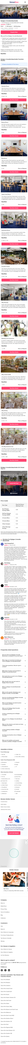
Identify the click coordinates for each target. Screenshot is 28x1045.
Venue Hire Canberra (5, 985)
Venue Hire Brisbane (5, 982)
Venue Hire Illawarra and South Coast (9, 1009)
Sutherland (11, 28)
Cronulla (16, 28)
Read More (3, 53)
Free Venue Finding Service (7, 935)
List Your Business (5, 955)
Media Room (4, 906)
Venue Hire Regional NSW (7, 1027)
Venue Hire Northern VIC (6, 1021)
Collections (3, 918)
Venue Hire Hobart (5, 1003)
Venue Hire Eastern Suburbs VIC (8, 997)
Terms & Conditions (5, 912)
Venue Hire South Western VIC (8, 1030)
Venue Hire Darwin (5, 994)
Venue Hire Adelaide (5, 979)
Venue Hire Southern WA (6, 1033)
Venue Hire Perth (4, 1024)
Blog (2, 915)
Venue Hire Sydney (5, 1036)
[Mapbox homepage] (3, 866)
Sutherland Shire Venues (5, 809)
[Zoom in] (26, 841)
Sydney (5, 28)
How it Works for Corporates (7, 932)
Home (2, 28)
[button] (14, 655)
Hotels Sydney (3, 804)
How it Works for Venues (6, 949)
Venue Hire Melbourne (6, 1012)
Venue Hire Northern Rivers (7, 1018)
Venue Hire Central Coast (6, 988)
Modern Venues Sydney (5, 806)
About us (3, 903)
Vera (2, 926)
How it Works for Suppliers (7, 952)
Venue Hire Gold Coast (6, 1000)
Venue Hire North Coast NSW (7, 1015)
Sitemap (2, 941)
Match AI (3, 929)
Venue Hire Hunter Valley (6, 1006)
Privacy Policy (4, 909)
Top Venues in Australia (6, 938)
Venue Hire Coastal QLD (6, 991)
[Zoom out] (26, 843)
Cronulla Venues (4, 801)
